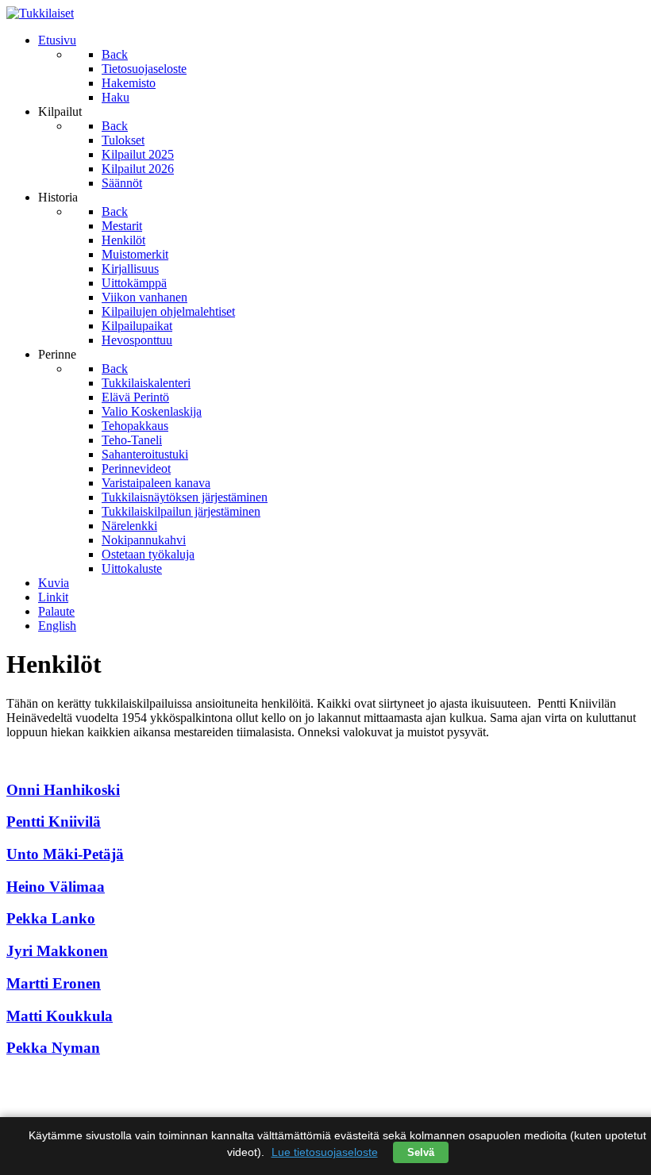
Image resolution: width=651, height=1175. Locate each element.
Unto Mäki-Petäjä (65, 854)
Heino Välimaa (55, 886)
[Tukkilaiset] (40, 13)
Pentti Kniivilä (53, 821)
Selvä (420, 1152)
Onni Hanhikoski (63, 789)
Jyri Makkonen (57, 951)
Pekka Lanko (50, 918)
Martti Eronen (53, 983)
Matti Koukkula (59, 1016)
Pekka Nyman (53, 1047)
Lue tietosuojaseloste (325, 1152)
